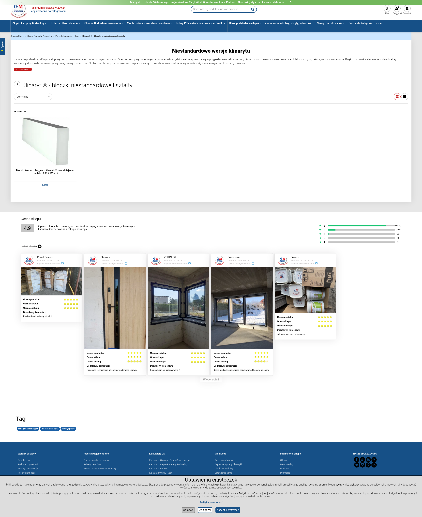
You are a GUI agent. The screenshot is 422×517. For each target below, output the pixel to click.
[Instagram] (362, 465)
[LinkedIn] (374, 465)
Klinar (45, 185)
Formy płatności (26, 472)
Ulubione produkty (224, 468)
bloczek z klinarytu (50, 429)
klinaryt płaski (68, 429)
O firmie (284, 460)
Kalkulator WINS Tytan (160, 472)
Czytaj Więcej (22, 69)
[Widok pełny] (404, 96)
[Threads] (374, 459)
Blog (387, 13)
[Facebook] (356, 459)
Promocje (285, 472)
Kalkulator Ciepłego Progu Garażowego (169, 460)
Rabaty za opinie (92, 464)
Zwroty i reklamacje (28, 468)
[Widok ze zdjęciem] (397, 96)
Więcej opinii (211, 379)
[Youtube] (368, 459)
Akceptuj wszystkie (228, 510)
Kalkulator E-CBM (158, 468)
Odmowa (188, 510)
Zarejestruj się (397, 14)
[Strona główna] (19, 9)
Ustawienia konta (223, 472)
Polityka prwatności (211, 502)
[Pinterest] (368, 465)
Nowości (284, 468)
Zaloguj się (407, 13)
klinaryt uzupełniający (28, 429)
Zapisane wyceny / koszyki (228, 464)
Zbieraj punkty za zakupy (96, 460)
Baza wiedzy (286, 464)
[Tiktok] (362, 459)
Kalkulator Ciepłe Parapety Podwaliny (168, 464)
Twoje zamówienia (224, 460)
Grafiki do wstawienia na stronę (100, 468)
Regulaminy (24, 460)
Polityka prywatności (28, 464)
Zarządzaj (205, 510)
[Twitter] (356, 465)
